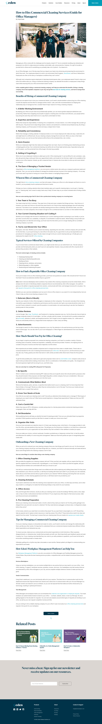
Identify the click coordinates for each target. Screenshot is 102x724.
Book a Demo (51, 613)
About (78, 3)
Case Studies (58, 3)
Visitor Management (38, 712)
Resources (67, 3)
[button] (44, 3)
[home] (10, 3)
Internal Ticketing (37, 716)
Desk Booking (37, 708)
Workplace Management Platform (27, 553)
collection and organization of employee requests (65, 594)
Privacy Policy (76, 714)
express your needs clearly (75, 515)
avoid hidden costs (65, 359)
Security (56, 712)
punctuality (21, 318)
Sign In (84, 3)
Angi (29, 314)
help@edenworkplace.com (78, 708)
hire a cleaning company (33, 182)
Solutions (51, 3)
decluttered (67, 73)
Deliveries (36, 714)
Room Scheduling (37, 710)
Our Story (56, 710)
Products (44, 3)
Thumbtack (35, 314)
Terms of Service (76, 716)
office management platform (32, 169)
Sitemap (56, 714)
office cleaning (38, 236)
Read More (18, 650)
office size (56, 351)
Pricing (73, 3)
